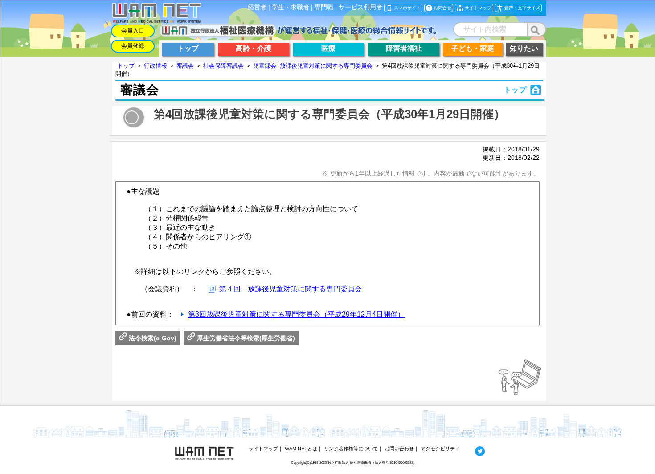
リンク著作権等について (351, 448)
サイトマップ (263, 448)
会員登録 (132, 45)
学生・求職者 (290, 7)
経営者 (257, 7)
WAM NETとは (301, 448)
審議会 (185, 65)
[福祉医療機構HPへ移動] (298, 34)
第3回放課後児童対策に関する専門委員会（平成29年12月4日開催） (296, 314)
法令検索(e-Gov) (151, 338)
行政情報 (155, 65)
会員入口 (132, 30)
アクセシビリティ (440, 448)
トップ (126, 65)
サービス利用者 (360, 7)
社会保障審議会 (223, 65)
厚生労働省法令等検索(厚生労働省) (245, 338)
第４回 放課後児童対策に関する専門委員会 (290, 289)
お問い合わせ (399, 448)
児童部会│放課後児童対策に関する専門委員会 (313, 65)
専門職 (324, 7)
